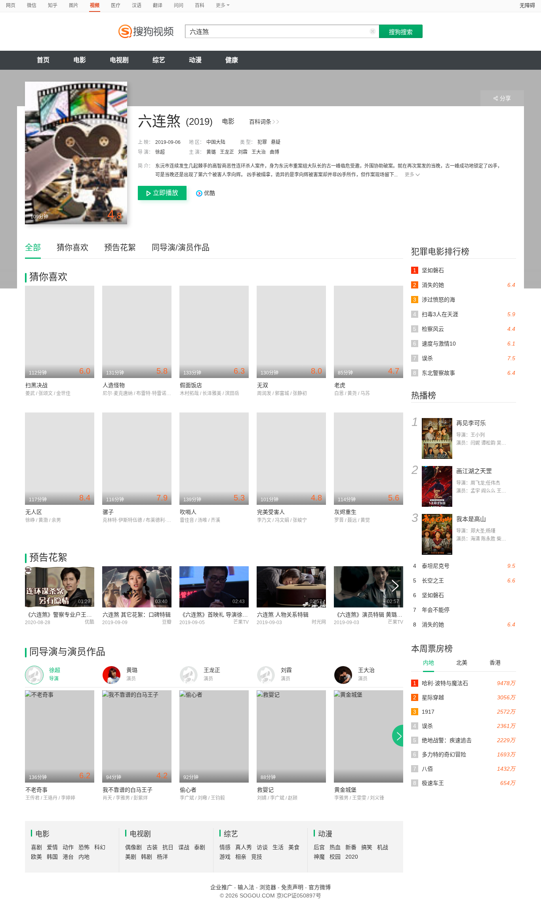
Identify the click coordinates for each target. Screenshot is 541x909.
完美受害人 (271, 512)
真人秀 (243, 847)
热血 (335, 847)
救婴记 (265, 790)
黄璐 (211, 152)
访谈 (262, 847)
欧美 (36, 857)
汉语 (136, 5)
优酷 (208, 193)
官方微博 (320, 887)
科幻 (99, 847)
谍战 (183, 847)
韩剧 (146, 857)
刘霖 (243, 152)
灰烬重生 (345, 512)
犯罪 (262, 142)
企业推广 (221, 887)
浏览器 (267, 887)
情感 (224, 847)
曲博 (274, 152)
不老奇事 (36, 790)
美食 (293, 847)
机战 (382, 847)
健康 (231, 60)
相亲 (240, 857)
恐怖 (84, 847)
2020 (351, 857)
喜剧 (36, 847)
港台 (68, 857)
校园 (335, 857)
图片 (73, 5)
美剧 (130, 857)
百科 (199, 5)
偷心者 (188, 790)
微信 (31, 5)
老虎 (339, 385)
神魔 (319, 857)
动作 (68, 847)
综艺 (158, 60)
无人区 (33, 512)
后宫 (319, 847)
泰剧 (199, 847)
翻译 (157, 5)
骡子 (108, 512)
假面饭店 (191, 385)
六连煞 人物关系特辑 (283, 614)
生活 (278, 847)
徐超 (160, 152)
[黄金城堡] (368, 736)
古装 (152, 847)
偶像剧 (133, 847)
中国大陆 (215, 142)
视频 (94, 5)
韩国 (52, 857)
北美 (461, 662)
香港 (495, 662)
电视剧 (119, 60)
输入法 (246, 887)
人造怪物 (114, 385)
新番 (350, 847)
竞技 (256, 857)
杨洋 (162, 857)
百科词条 (260, 121)
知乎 (52, 5)
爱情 (52, 847)
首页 (43, 60)
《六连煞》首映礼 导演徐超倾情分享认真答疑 (236, 614)
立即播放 (165, 192)
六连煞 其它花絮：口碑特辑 (137, 614)
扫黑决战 (36, 385)
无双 (262, 385)
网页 (10, 5)
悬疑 (275, 142)
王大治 (258, 152)
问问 (178, 5)
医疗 (115, 5)
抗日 (167, 847)
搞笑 (366, 847)
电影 (79, 60)
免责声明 (292, 887)
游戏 (224, 857)
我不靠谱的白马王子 (127, 790)
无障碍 (527, 5)
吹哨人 (188, 512)
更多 (409, 175)
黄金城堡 (345, 790)
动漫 (195, 60)
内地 (428, 662)
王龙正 (227, 152)
